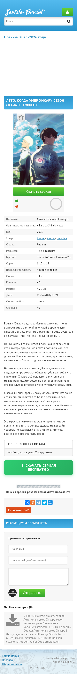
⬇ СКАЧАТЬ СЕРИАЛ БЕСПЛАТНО (38, 467)
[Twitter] (44, 502)
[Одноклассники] (32, 502)
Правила (7, 660)
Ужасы (51, 238)
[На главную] (24, 12)
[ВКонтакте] (27, 502)
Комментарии (10, 656)
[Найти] (69, 21)
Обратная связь (12, 664)
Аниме (41, 238)
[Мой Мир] (50, 502)
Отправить (32, 593)
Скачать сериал (38, 191)
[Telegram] (38, 502)
